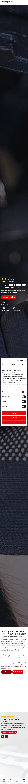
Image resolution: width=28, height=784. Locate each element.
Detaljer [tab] (14, 364)
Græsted (11, 657)
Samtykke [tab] (5, 364)
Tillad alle (14, 413)
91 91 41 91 (18, 672)
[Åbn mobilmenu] (24, 779)
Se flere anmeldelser (9, 732)
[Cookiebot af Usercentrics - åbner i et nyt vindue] (17, 360)
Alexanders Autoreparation (18, 645)
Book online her (9, 297)
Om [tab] (23, 364)
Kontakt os (6, 672)
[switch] (24, 396)
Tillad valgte (14, 418)
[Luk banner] (25, 360)
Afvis (14, 422)
